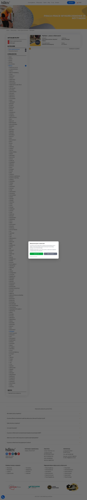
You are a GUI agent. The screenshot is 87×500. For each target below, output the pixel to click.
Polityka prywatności (33, 256)
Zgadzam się (36, 253)
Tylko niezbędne (50, 253)
